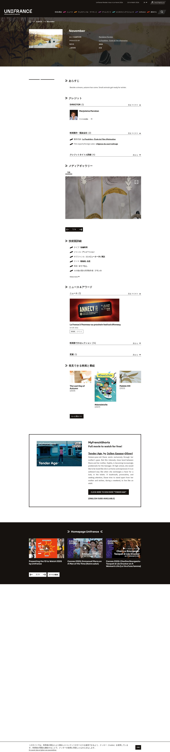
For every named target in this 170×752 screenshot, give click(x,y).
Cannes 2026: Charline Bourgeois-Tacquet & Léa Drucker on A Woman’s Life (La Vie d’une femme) (84, 563)
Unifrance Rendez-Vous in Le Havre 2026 (109, 2)
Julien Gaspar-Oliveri (120, 453)
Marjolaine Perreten (106, 37)
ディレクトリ (106, 12)
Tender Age (95, 453)
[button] (136, 182)
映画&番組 (58, 12)
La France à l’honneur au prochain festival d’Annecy (95, 324)
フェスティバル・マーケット (87, 12)
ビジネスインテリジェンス (125, 12)
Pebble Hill (125, 386)
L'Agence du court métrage (107, 144)
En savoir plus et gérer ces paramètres (42, 750)
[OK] (138, 747)
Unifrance (142, 12)
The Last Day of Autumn (77, 387)
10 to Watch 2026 (133, 2)
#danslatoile (101, 404)
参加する (154, 12)
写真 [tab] (68, 172)
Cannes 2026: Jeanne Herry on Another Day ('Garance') (121, 562)
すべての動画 (53, 575)
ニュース (70, 12)
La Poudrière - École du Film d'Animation (113, 41)
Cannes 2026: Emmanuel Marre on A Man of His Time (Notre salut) (46, 562)
